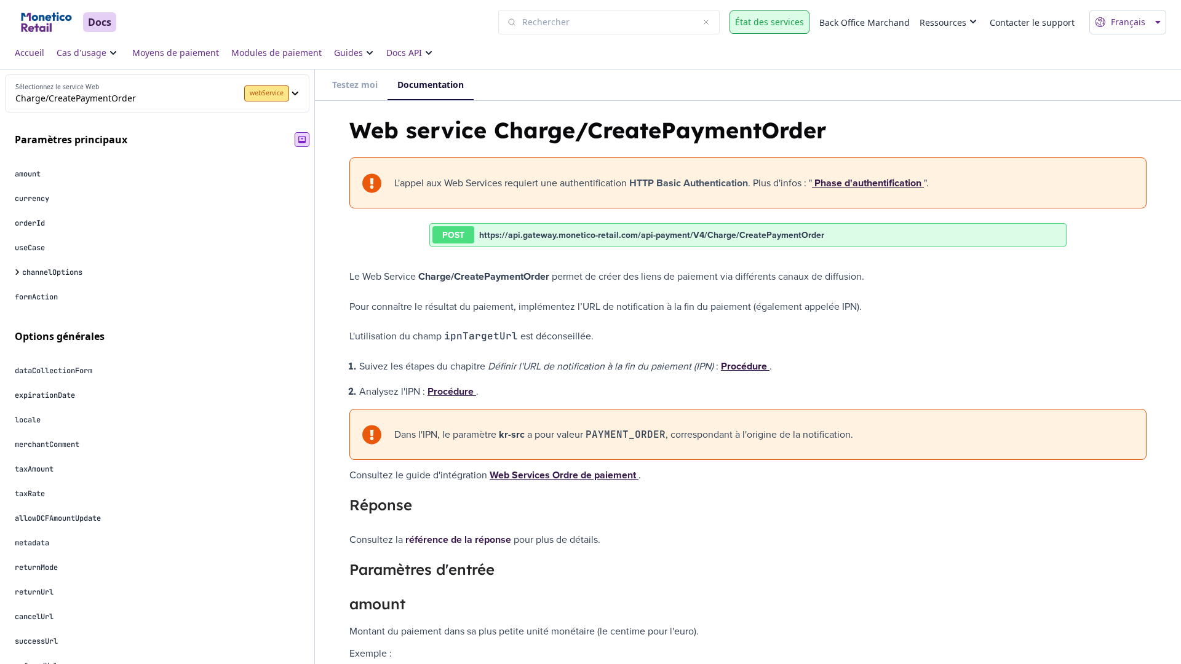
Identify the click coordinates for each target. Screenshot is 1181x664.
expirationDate (45, 395)
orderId (30, 223)
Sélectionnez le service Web (57, 86)
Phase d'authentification (868, 183)
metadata (32, 543)
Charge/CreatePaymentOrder (75, 98)
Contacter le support (1032, 22)
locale (28, 420)
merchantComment (47, 444)
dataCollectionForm (53, 371)
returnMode (36, 567)
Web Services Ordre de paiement (564, 475)
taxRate (30, 494)
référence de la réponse (458, 539)
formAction (36, 297)
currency (32, 199)
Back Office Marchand (864, 22)
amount (28, 174)
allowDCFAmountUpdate (58, 518)
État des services (769, 22)
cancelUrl (34, 617)
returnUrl (34, 592)
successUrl (36, 641)
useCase (30, 248)
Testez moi (355, 84)
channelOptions (52, 272)
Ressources (943, 22)
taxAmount (34, 469)
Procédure (745, 366)
